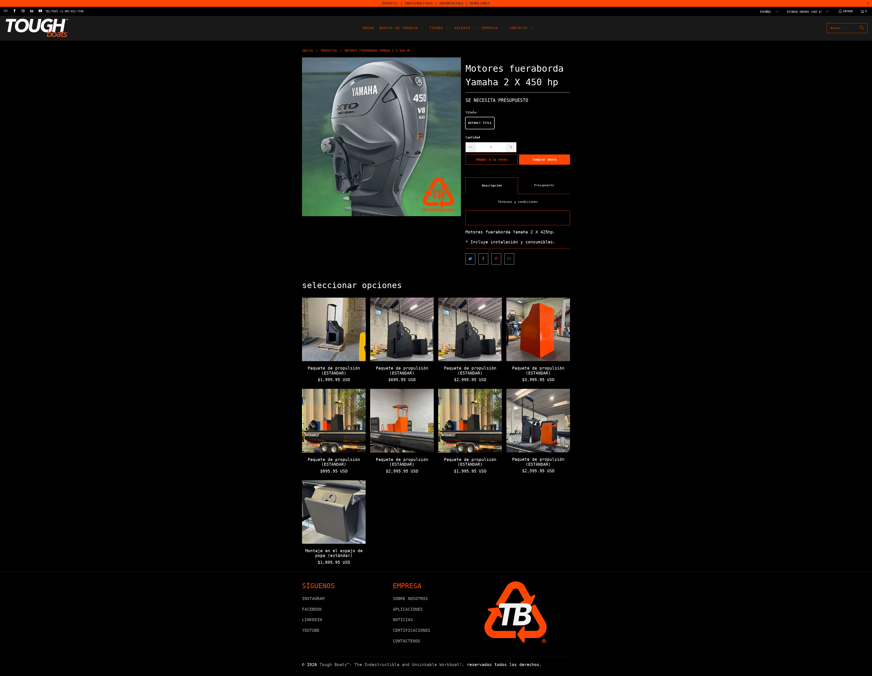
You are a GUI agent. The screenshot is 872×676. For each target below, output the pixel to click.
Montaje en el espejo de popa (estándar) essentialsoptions (334, 512)
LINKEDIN (312, 619)
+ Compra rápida (333, 339)
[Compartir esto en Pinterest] (496, 259)
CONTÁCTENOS (406, 641)
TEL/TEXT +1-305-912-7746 (64, 11)
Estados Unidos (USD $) (805, 11)
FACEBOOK (312, 609)
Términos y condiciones (518, 201)
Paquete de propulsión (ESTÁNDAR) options (334, 329)
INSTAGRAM (313, 598)
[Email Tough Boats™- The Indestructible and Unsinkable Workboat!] (5, 11)
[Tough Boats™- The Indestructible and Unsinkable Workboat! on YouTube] (40, 11)
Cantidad (473, 137)
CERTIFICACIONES (411, 630)
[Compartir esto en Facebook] (483, 259)
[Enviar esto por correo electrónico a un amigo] (509, 259)
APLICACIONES (408, 609)
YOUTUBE (311, 630)
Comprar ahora (544, 159)
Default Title (480, 123)
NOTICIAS (403, 619)
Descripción (492, 185)
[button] (401, 28)
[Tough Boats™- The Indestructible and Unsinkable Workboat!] (37, 28)
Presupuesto (544, 185)
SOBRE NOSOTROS (410, 598)
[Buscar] (861, 28)
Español (766, 11)
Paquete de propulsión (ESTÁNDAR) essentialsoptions (470, 329)
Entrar (848, 11)
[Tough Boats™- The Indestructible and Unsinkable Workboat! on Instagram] (23, 11)
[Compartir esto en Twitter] (470, 259)
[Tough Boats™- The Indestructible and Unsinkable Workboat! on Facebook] (14, 11)
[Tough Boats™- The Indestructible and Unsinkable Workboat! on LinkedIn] (31, 11)
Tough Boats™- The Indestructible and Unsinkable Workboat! (391, 664)
